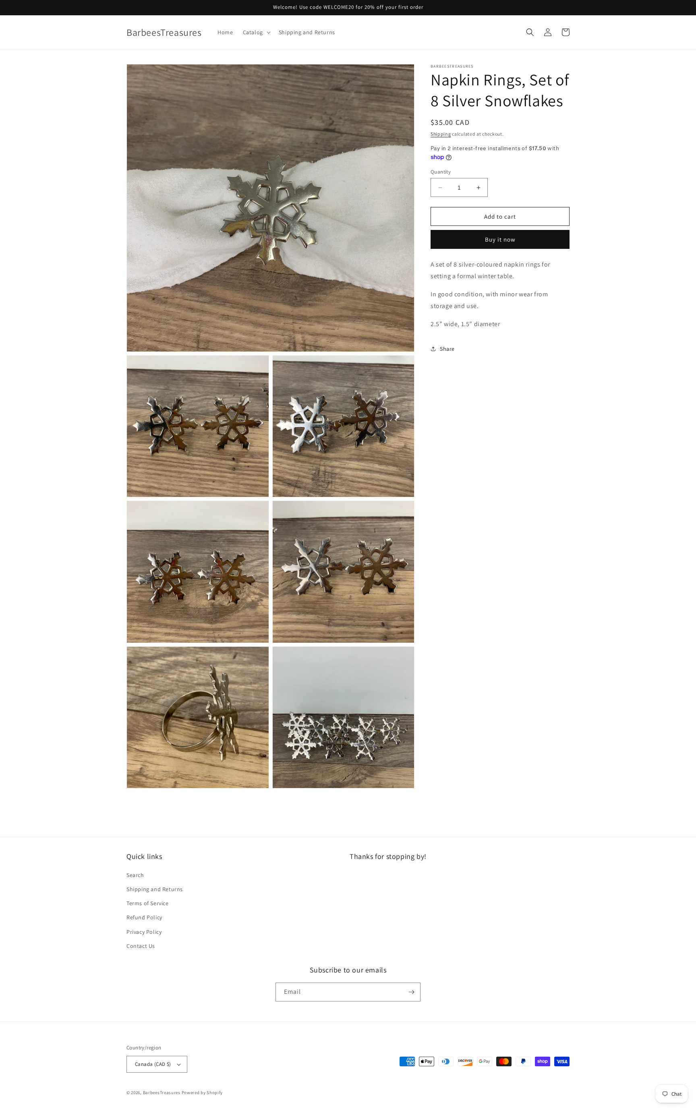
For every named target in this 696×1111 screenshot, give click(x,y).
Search (135, 875)
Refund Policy (144, 917)
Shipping (441, 134)
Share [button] (447, 348)
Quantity (441, 171)
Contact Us (140, 946)
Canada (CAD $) (153, 1064)
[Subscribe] (411, 992)
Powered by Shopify (202, 1092)
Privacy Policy (144, 931)
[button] (256, 32)
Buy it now (500, 239)
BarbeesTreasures (161, 1092)
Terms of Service (147, 903)
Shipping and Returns (154, 889)
